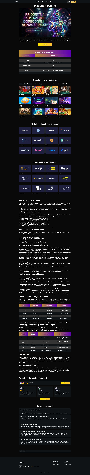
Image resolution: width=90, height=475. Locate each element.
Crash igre (51, 83)
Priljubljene (24, 83)
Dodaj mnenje (65, 382)
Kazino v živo (37, 83)
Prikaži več (45, 399)
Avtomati (64, 83)
